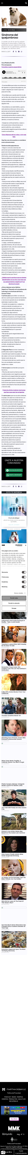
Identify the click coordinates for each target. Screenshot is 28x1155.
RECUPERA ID (13, 1101)
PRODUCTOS (13, 1099)
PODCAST (7, 1097)
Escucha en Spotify (15, 470)
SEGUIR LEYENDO (14, 524)
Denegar (14, 608)
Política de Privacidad (14, 1144)
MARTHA (20, 1097)
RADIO (14, 1097)
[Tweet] (16, 52)
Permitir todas (14, 598)
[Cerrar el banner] (25, 545)
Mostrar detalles (18, 593)
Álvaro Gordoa (14, 529)
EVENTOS (5, 1099)
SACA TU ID (22, 1099)
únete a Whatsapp (15, 475)
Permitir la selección (14, 603)
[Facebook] (13, 52)
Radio (14, 496)
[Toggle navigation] (2, 3)
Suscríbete (14, 1119)
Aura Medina (8, 30)
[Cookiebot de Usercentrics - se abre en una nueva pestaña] (16, 545)
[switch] (24, 577)
